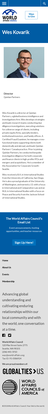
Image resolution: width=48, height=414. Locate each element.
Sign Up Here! (24, 242)
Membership (8, 281)
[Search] (44, 3)
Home (5, 260)
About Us (6, 267)
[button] (5, 335)
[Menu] (4, 3)
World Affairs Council (9, 15)
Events (5, 274)
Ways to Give (31, 15)
